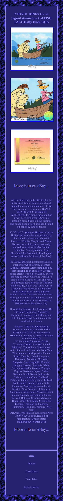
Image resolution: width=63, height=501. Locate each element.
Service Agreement (31, 487)
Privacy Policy (31, 479)
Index (31, 455)
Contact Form (31, 471)
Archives (31, 463)
